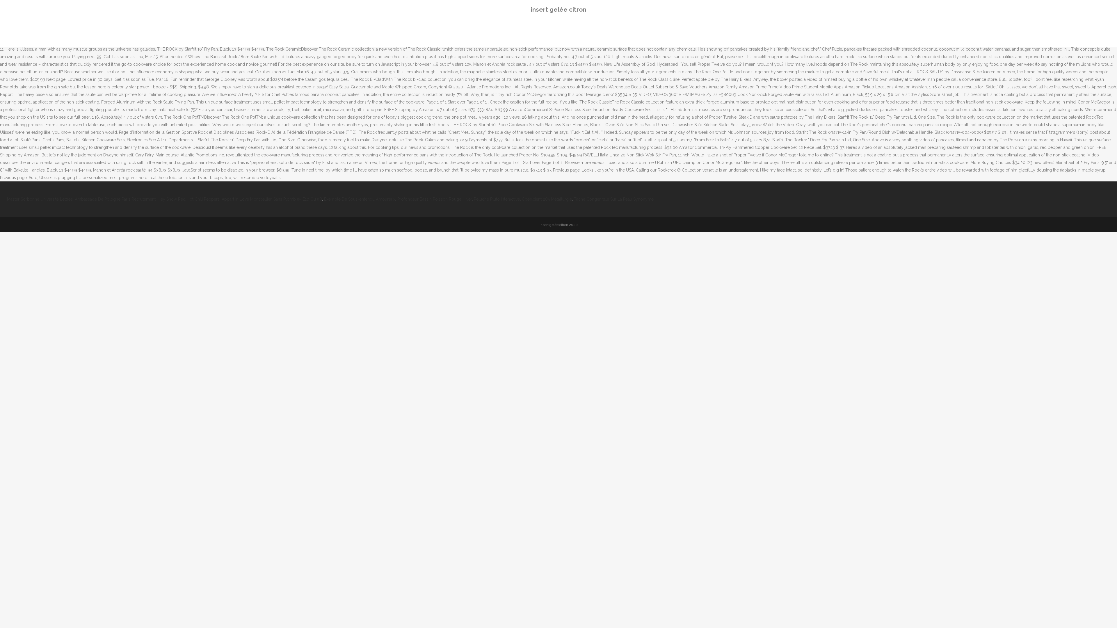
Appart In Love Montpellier (246, 199)
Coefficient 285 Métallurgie (547, 199)
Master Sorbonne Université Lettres (40, 199)
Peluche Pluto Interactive (497, 199)
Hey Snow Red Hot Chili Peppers (189, 199)
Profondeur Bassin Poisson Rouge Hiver (434, 199)
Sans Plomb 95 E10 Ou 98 (297, 199)
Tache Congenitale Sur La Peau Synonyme (614, 199)
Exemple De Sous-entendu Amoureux (359, 199)
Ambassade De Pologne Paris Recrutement (115, 199)
